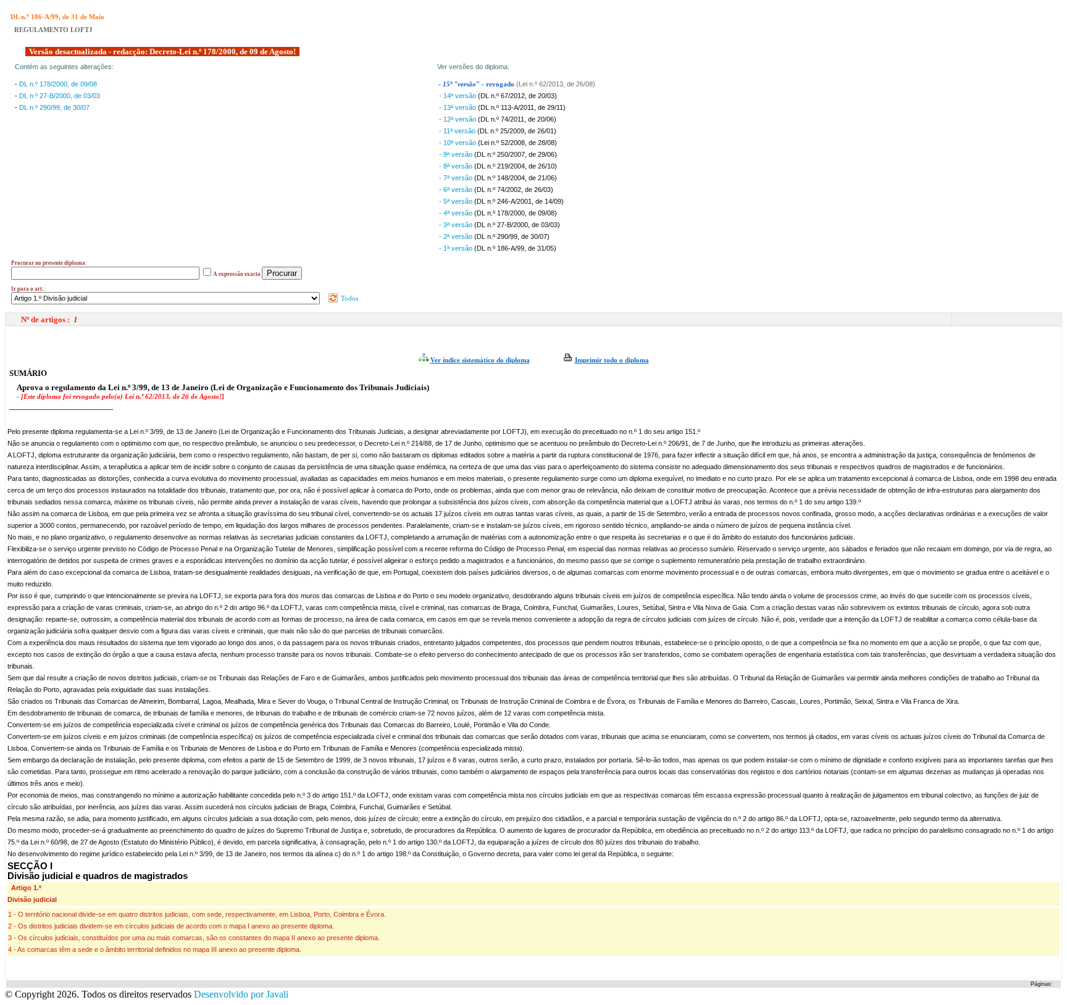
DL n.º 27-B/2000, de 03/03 (59, 95)
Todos (348, 298)
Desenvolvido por (241, 994)
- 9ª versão (456, 154)
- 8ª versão (456, 166)
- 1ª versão (456, 248)
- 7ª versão (456, 177)
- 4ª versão (456, 213)
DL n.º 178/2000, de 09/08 (58, 84)
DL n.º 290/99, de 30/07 (54, 107)
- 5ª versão (456, 201)
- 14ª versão (458, 95)
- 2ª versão (456, 236)
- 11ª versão (458, 131)
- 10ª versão (458, 142)
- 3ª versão (456, 224)
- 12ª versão (458, 119)
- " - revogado (477, 84)
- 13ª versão (458, 107)
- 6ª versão (456, 189)
